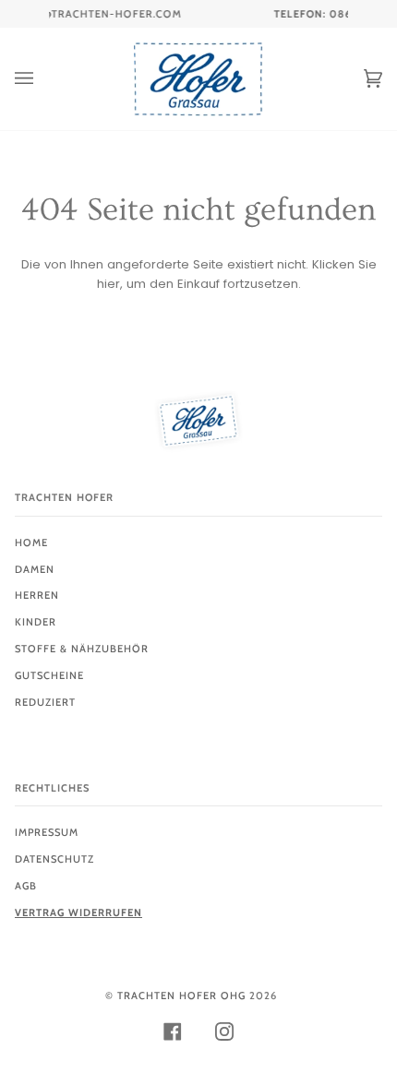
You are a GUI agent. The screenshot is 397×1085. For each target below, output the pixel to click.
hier (108, 283)
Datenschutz (54, 858)
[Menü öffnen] (42, 79)
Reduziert (45, 702)
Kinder (35, 621)
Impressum (46, 832)
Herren (37, 595)
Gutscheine (49, 675)
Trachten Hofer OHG (181, 995)
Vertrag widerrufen (78, 912)
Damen (34, 569)
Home (31, 542)
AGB (26, 885)
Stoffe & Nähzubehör (82, 648)
